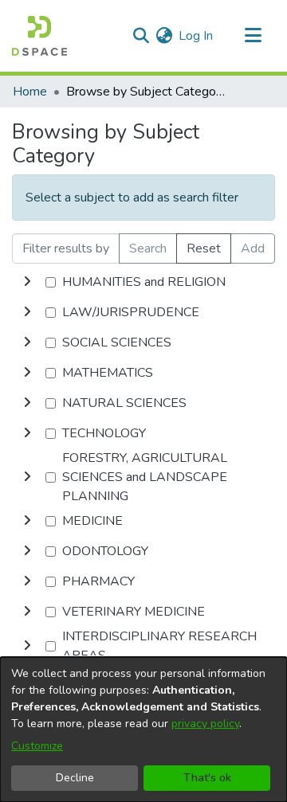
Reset (204, 248)
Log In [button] (196, 36)
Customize (37, 745)
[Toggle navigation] (252, 36)
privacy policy (205, 723)
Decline (75, 777)
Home (30, 91)
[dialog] (143, 729)
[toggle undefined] (27, 282)
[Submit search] (141, 35)
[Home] (39, 36)
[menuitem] (164, 35)
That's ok (207, 777)
